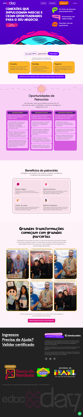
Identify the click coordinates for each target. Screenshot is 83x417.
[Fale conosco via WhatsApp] (79, 413)
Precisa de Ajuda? (18, 340)
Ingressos (10, 335)
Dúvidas (43, 3)
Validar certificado (18, 345)
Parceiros (52, 3)
